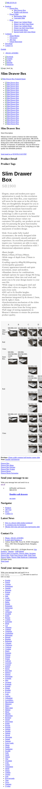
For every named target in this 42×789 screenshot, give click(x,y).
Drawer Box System (8, 469)
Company (8, 34)
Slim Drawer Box (20, 10)
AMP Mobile (19, 551)
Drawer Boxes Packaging (9, 473)
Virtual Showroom (15, 42)
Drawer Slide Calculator (27, 553)
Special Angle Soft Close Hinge (24, 32)
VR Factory (13, 38)
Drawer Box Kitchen (8, 467)
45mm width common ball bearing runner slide (24, 457)
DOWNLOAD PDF (19, 154)
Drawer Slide (14, 14)
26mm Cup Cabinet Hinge (23, 22)
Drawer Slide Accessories (9, 553)
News (7, 512)
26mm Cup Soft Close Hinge (24, 24)
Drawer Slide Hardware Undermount (24, 557)
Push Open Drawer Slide (18, 555)
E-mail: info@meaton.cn (13, 540)
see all (3, 484)
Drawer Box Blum (7, 465)
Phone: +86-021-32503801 (14, 538)
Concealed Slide (19, 18)
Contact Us (9, 45)
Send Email (5, 561)
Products (8, 6)
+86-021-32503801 (11, 53)
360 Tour (12, 40)
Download (8, 44)
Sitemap (11, 551)
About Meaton (14, 36)
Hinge (11, 20)
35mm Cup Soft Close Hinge (24, 28)
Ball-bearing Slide (20, 16)
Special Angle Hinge (21, 30)
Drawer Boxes (6, 471)
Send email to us (6, 154)
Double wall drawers (21, 12)
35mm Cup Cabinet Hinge (23, 26)
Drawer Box (13, 8)
